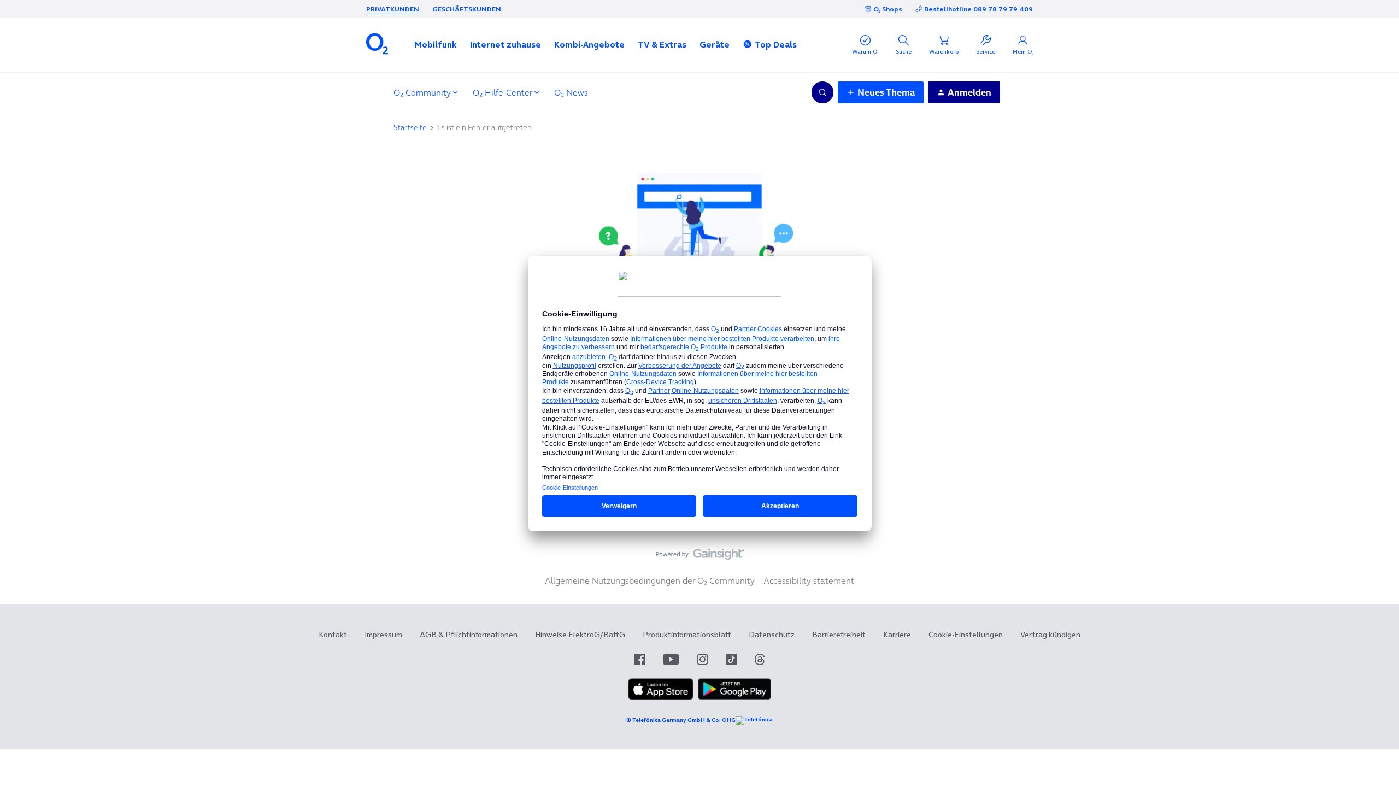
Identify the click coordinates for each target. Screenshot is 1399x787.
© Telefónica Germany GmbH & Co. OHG (681, 720)
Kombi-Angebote (589, 44)
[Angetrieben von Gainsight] (700, 557)
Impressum (383, 634)
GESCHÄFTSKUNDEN (466, 9)
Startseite (410, 127)
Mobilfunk (435, 44)
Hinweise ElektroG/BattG (580, 634)
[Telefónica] (754, 720)
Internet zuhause (505, 44)
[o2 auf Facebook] (639, 659)
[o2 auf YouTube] (671, 659)
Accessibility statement (808, 580)
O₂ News (571, 92)
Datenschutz (772, 634)
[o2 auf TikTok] (731, 659)
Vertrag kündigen (1050, 634)
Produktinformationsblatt (687, 634)
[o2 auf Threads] (760, 659)
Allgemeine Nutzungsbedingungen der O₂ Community (650, 580)
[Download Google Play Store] (734, 697)
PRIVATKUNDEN (392, 9)
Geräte (715, 44)
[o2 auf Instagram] (702, 659)
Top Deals (776, 44)
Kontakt (333, 634)
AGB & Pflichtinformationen (469, 634)
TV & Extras (662, 44)
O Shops (887, 9)
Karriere (897, 634)
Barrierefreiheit (839, 634)
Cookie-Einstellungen (965, 634)
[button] (435, 44)
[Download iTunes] (660, 697)
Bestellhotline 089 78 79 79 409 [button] (978, 9)
